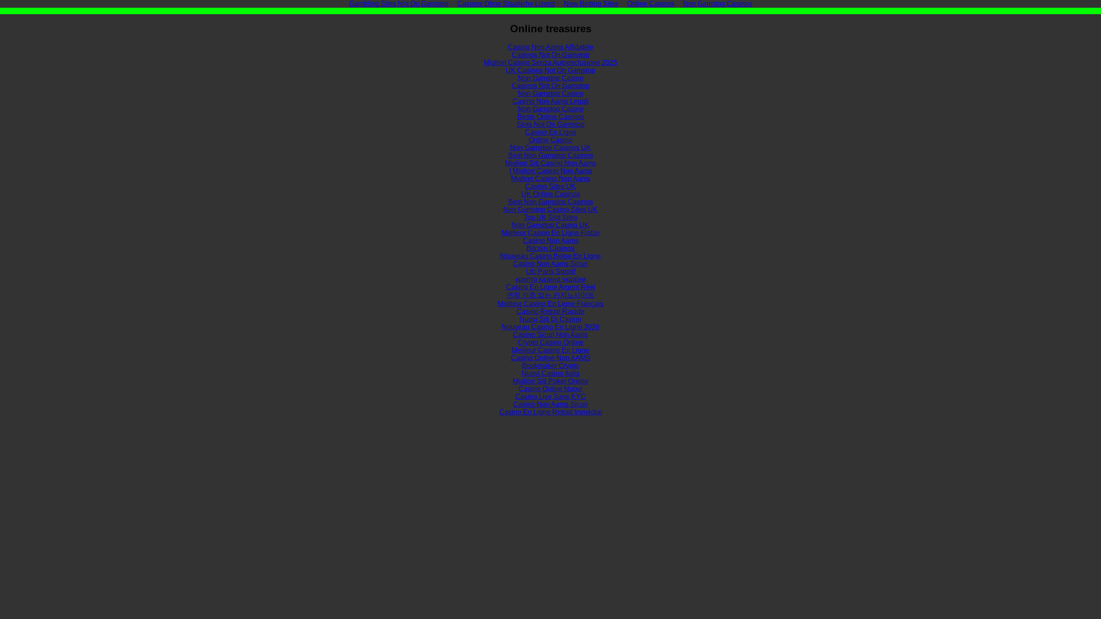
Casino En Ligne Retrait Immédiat (550, 412)
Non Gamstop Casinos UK (550, 147)
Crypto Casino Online (551, 342)
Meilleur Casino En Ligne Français (550, 303)
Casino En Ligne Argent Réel (550, 287)
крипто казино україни (551, 279)
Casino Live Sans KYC (550, 396)
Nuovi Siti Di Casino (550, 319)
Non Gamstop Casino (551, 78)
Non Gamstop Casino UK (550, 225)
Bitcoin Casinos (550, 248)
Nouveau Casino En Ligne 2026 (550, 327)
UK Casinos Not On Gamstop (550, 70)
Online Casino (550, 140)
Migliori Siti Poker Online (550, 381)
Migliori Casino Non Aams (550, 178)
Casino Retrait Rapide (550, 311)
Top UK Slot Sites (551, 217)
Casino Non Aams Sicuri (550, 263)
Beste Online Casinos (550, 116)
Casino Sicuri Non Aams (550, 334)
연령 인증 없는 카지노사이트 (550, 295)
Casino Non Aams (550, 240)
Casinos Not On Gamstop (551, 54)
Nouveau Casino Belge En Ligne (550, 256)
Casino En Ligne (550, 132)
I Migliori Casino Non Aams (550, 171)
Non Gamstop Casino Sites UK (550, 209)
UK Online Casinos (550, 194)
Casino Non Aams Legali (551, 101)
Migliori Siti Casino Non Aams (550, 163)
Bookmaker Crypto (550, 365)
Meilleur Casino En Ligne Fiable (550, 232)
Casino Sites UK (550, 186)
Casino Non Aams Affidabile (551, 47)
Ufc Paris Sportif (550, 271)
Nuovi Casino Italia (551, 373)
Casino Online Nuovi (550, 388)
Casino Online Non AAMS (550, 358)
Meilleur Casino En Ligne (550, 350)
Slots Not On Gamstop (550, 124)
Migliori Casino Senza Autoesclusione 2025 (550, 62)
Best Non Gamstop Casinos (550, 155)
